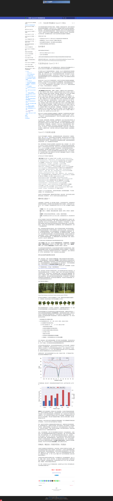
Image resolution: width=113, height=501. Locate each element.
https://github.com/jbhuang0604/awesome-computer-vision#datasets (52, 268)
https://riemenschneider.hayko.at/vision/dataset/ (48, 265)
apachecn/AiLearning (56, 472)
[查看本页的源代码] (72, 23)
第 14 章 (46, 137)
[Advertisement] (56, 10)
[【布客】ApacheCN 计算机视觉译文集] (26, 18)
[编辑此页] (74, 23)
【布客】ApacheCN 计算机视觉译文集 (30, 23)
